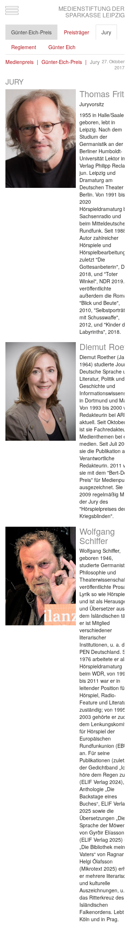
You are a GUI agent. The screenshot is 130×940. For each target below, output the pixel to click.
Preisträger (76, 32)
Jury (106, 32)
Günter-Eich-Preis (31, 32)
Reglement (23, 47)
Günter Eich (61, 47)
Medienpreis (19, 61)
